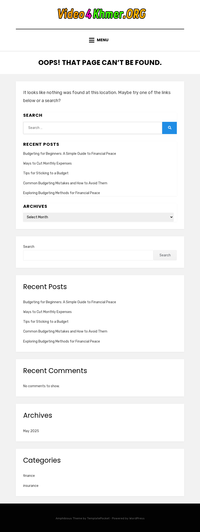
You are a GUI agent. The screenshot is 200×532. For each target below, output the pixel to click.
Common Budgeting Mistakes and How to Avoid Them (65, 183)
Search (28, 247)
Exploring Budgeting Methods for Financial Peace (61, 193)
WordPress (137, 518)
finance (29, 476)
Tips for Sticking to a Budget (46, 173)
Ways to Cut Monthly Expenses (47, 163)
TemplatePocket (98, 518)
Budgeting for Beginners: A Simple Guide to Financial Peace (69, 154)
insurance (31, 486)
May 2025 (31, 431)
